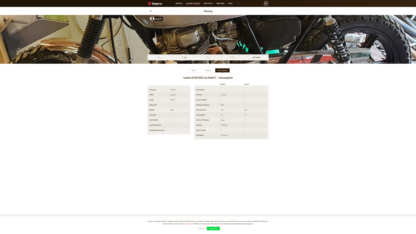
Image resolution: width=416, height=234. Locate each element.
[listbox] (238, 3)
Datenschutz (188, 224)
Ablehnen (201, 228)
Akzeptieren (213, 228)
